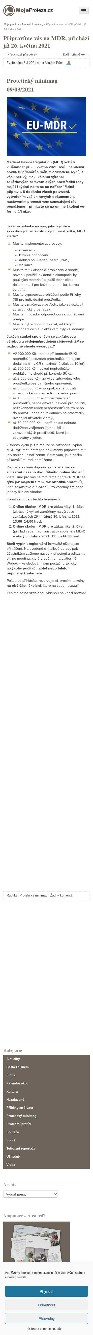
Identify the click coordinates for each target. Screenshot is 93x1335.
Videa (10, 1165)
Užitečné (13, 1156)
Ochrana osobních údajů (44, 1329)
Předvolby (46, 1318)
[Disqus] (46, 973)
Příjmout (46, 1291)
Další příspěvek (76, 54)
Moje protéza (20, 9)
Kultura (12, 1091)
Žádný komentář (61, 895)
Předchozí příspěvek (20, 54)
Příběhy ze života (19, 1108)
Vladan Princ (54, 63)
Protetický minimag (33, 895)
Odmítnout (46, 1304)
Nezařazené (15, 1099)
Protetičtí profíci (18, 1124)
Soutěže (12, 1132)
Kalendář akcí (16, 1083)
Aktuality (13, 1059)
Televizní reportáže (20, 1148)
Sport (10, 1140)
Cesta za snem (17, 1067)
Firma (10, 1075)
